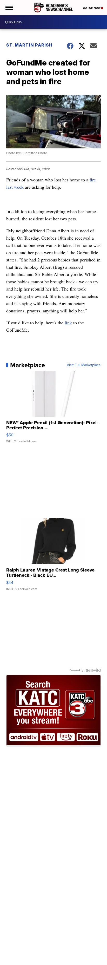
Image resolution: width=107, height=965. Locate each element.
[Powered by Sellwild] (93, 670)
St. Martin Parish (29, 45)
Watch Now (92, 7)
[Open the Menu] (9, 7)
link (68, 322)
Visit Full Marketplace (84, 365)
